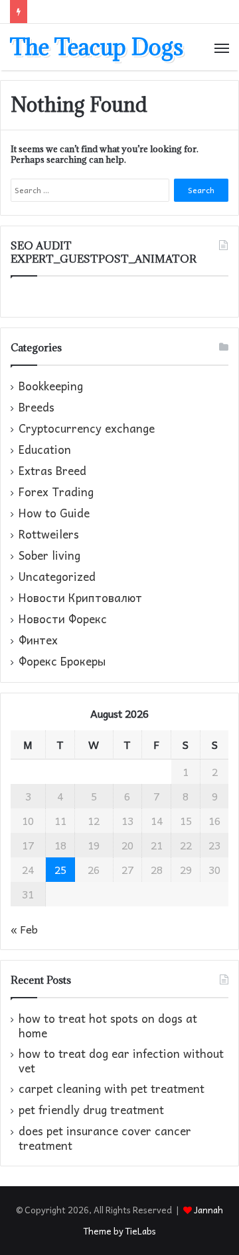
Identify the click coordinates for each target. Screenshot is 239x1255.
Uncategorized (57, 577)
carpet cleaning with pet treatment (111, 1089)
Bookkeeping (51, 386)
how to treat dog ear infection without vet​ (121, 1061)
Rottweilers (49, 534)
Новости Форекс (63, 619)
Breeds (36, 407)
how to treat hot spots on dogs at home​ (108, 1026)
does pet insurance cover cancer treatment (105, 1138)
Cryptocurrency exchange (87, 428)
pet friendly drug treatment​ (91, 1110)
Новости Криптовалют (80, 598)
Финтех (38, 640)
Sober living (49, 555)
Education (45, 450)
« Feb (24, 928)
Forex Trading (56, 492)
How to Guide (54, 513)
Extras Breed (52, 471)
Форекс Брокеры (62, 661)
